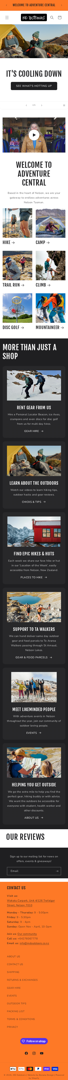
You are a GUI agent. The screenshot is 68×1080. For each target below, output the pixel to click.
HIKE (6, 242)
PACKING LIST (15, 1011)
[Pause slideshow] (64, 105)
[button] (7, 17)
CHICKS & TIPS (31, 502)
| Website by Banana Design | (40, 1075)
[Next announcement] (61, 5)
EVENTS (31, 733)
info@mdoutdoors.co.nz (34, 943)
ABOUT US (31, 818)
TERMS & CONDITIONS (21, 1019)
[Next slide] (42, 105)
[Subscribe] (57, 871)
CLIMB (41, 285)
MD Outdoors (19, 1075)
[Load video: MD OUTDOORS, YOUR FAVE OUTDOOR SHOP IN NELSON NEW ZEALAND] (34, 135)
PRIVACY (12, 1027)
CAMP (40, 242)
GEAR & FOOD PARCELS (31, 657)
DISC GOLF (11, 327)
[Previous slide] (26, 105)
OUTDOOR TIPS (16, 1003)
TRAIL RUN (11, 285)
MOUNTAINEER (47, 327)
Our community (27, 934)
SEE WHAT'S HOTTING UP (34, 86)
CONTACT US (15, 964)
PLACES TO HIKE (32, 577)
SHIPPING (13, 972)
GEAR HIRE (31, 431)
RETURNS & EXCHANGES (22, 980)
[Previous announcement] (6, 5)
